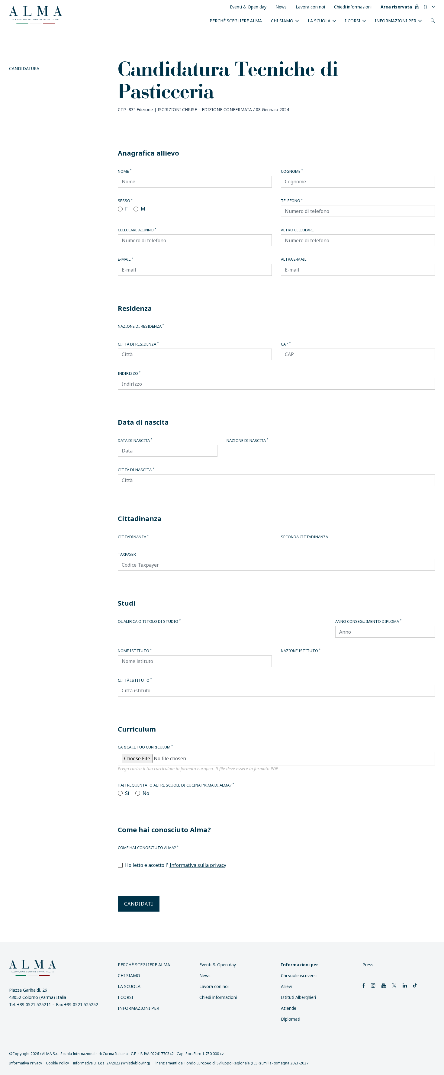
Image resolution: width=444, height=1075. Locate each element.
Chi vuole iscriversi (299, 975)
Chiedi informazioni (353, 7)
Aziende (288, 1008)
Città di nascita (136, 470)
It (425, 7)
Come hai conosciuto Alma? (148, 847)
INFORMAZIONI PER (395, 21)
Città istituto (135, 680)
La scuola (319, 21)
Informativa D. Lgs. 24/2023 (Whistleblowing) (111, 1063)
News (281, 7)
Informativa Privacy (25, 1063)
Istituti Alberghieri (298, 997)
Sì (127, 793)
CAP (286, 344)
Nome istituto (135, 651)
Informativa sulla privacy (197, 865)
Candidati (138, 903)
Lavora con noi (310, 7)
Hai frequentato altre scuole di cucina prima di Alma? (176, 785)
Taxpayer (127, 554)
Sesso (125, 200)
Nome (124, 171)
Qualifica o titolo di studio (149, 621)
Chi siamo (282, 21)
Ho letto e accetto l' (175, 865)
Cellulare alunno (137, 230)
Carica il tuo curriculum (145, 747)
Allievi (286, 986)
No (146, 793)
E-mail (125, 259)
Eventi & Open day (248, 7)
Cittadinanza (133, 537)
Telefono (292, 200)
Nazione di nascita (247, 440)
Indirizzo (129, 373)
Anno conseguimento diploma (368, 621)
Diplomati (290, 1019)
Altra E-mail (293, 259)
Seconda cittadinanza (304, 537)
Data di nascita (135, 440)
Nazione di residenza (141, 326)
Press (367, 964)
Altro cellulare (297, 230)
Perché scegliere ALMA (236, 21)
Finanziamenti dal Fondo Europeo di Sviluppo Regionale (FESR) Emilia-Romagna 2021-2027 (231, 1063)
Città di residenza (138, 344)
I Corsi (352, 21)
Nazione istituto (300, 651)
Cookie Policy (57, 1063)
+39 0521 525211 (34, 1004)
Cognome (292, 171)
